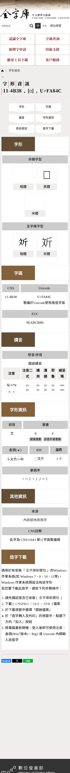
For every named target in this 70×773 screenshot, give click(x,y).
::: (1, 1)
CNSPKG (22, 604)
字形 (21, 106)
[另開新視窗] (6, 660)
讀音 (21, 117)
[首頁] (34, 13)
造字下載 (48, 128)
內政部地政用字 (35, 520)
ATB (46, 604)
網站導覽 (55, 25)
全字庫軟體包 (36, 570)
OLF (36, 604)
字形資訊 (14, 70)
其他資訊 (21, 128)
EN (45, 25)
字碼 (48, 106)
